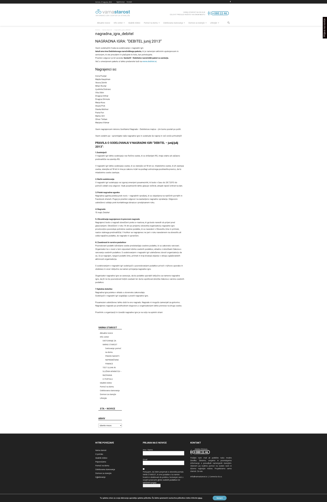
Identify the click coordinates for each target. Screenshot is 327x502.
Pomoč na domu (107, 386)
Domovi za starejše (108, 394)
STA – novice (107, 408)
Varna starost (107, 30)
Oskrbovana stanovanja (110, 390)
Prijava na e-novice (152, 485)
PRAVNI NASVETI (112, 356)
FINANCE (109, 363)
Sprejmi (220, 498)
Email (145, 459)
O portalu (99, 454)
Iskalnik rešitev (106, 383)
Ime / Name (148, 449)
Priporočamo (100, 461)
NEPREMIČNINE (112, 360)
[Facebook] (230, 1)
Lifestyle (103, 398)
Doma (97, 30)
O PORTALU (108, 379)
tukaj (200, 498)
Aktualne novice (106, 333)
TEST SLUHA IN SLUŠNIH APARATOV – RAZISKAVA (112, 371)
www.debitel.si (149, 61)
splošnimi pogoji (149, 482)
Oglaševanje (100, 477)
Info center (104, 337)
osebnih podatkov (170, 480)
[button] (229, 23)
